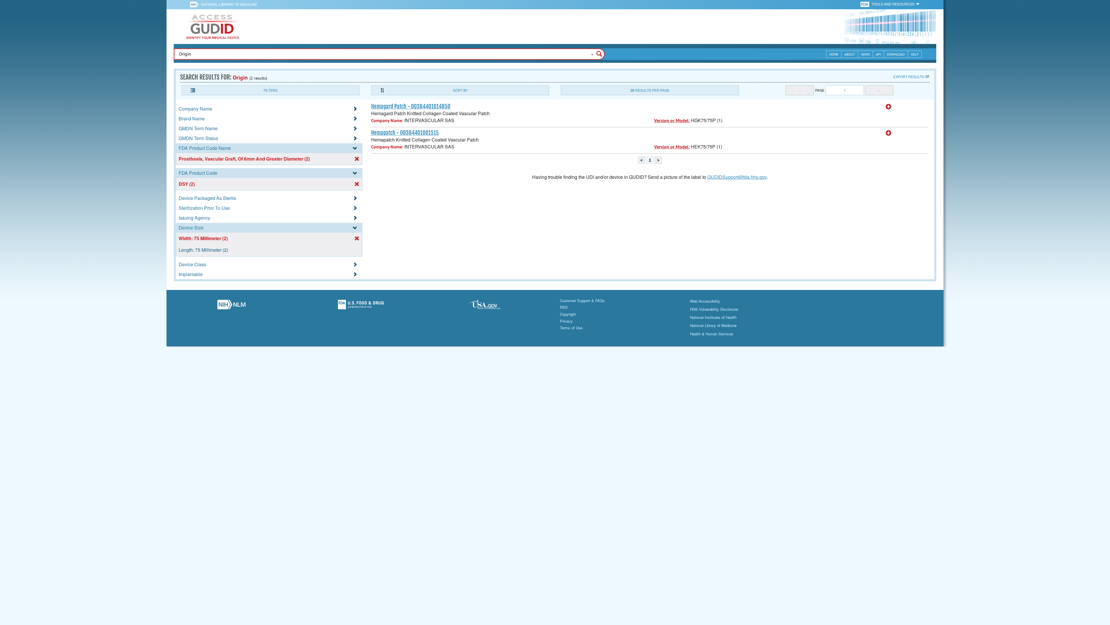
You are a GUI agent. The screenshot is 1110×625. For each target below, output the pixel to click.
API (878, 54)
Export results (908, 76)
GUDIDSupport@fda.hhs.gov (737, 177)
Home (833, 54)
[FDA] (865, 3)
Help (915, 54)
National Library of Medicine (229, 4)
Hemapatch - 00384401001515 (405, 132)
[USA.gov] (490, 306)
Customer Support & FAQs (582, 300)
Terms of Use (571, 327)
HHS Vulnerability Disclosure (714, 309)
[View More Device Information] (888, 107)
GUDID (213, 26)
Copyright (568, 314)
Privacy (566, 321)
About (849, 54)
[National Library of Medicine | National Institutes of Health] (231, 306)
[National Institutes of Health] (195, 4)
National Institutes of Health (713, 317)
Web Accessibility (705, 301)
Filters (271, 90)
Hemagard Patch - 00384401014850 (410, 106)
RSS (564, 307)
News (865, 54)
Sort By (460, 90)
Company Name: (387, 120)
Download (896, 54)
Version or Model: (672, 120)
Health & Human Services (711, 334)
